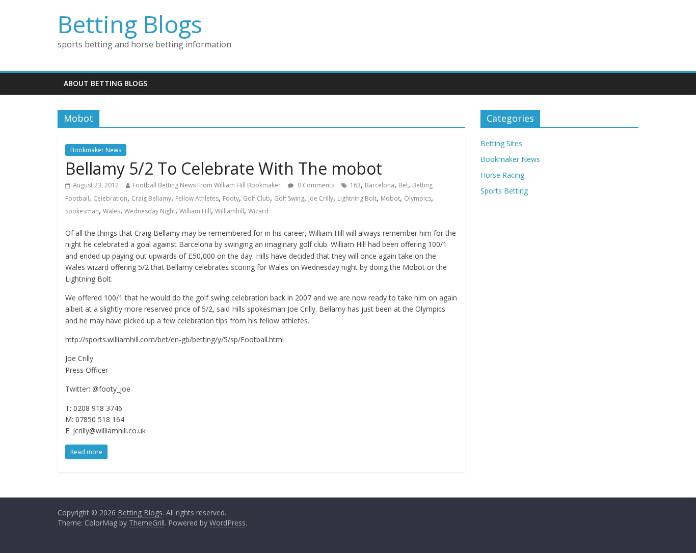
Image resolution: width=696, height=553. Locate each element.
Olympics (417, 198)
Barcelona (379, 185)
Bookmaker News (95, 150)
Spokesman (82, 211)
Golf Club (256, 198)
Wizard (258, 211)
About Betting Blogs (105, 83)
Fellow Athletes (197, 198)
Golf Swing (289, 198)
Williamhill (229, 211)
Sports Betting (504, 191)
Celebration (110, 198)
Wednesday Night (149, 211)
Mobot (390, 198)
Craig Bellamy (151, 198)
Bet (403, 185)
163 (355, 185)
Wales (111, 211)
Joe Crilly (320, 198)
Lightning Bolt (357, 198)
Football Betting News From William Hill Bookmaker (206, 185)
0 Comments (315, 185)
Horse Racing (502, 175)
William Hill (195, 211)
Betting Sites (501, 143)
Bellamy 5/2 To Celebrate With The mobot (223, 168)
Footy (231, 198)
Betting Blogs (130, 24)
